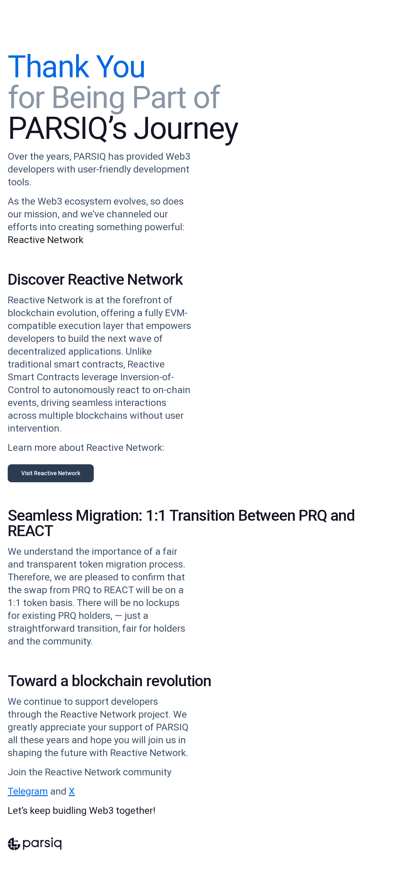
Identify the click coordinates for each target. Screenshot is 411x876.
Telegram (28, 791)
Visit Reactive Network (50, 473)
